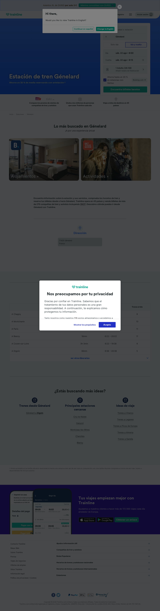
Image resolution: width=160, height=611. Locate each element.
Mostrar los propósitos (85, 324)
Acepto (107, 325)
